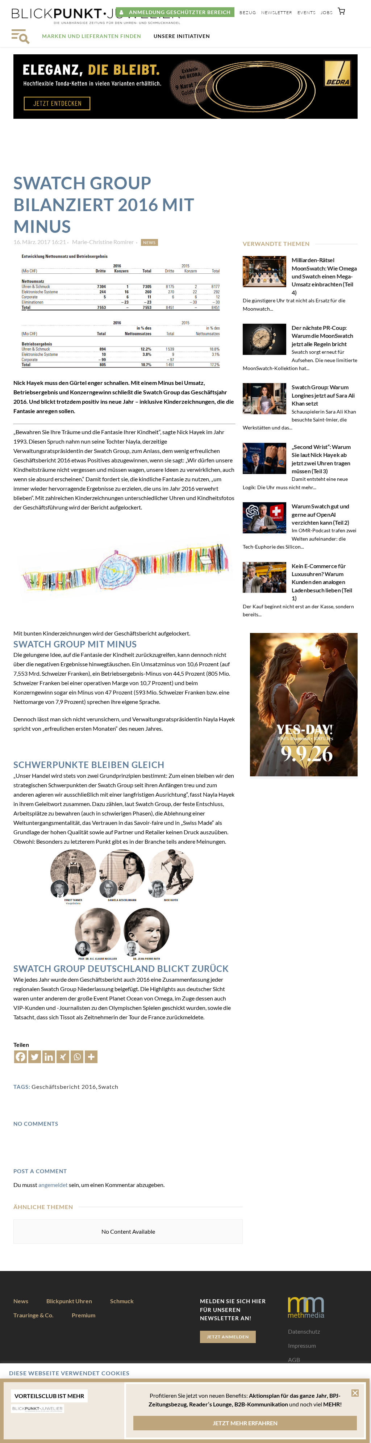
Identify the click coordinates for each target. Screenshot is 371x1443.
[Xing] (63, 1056)
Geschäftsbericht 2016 (64, 1086)
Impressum (302, 1345)
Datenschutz (304, 1331)
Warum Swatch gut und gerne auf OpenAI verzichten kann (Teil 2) (320, 514)
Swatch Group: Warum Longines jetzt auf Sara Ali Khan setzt (323, 395)
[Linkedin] (48, 1056)
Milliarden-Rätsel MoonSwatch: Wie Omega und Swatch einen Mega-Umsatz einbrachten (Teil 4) (324, 276)
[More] (91, 1056)
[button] (341, 13)
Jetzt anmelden (228, 1336)
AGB (294, 1359)
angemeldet (53, 1184)
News (149, 242)
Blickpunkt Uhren (69, 1300)
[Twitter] (34, 1056)
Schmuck (122, 1300)
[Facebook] (20, 1056)
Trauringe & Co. (33, 1315)
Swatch (108, 1086)
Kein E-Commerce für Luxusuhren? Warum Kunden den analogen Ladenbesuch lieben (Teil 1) (322, 582)
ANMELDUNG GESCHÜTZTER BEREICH (177, 12)
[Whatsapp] (77, 1056)
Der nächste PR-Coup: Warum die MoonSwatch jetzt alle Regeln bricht (322, 335)
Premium (83, 1315)
